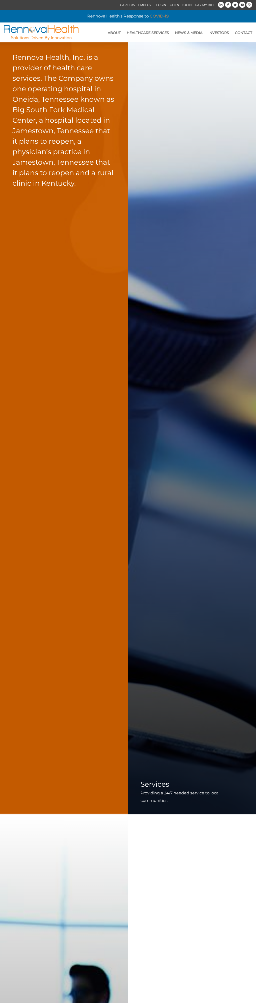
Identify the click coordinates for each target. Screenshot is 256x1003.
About (114, 32)
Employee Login (152, 5)
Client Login (181, 5)
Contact (243, 32)
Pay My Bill (204, 5)
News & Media (188, 32)
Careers (127, 5)
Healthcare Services (148, 32)
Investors (218, 32)
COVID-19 (159, 16)
